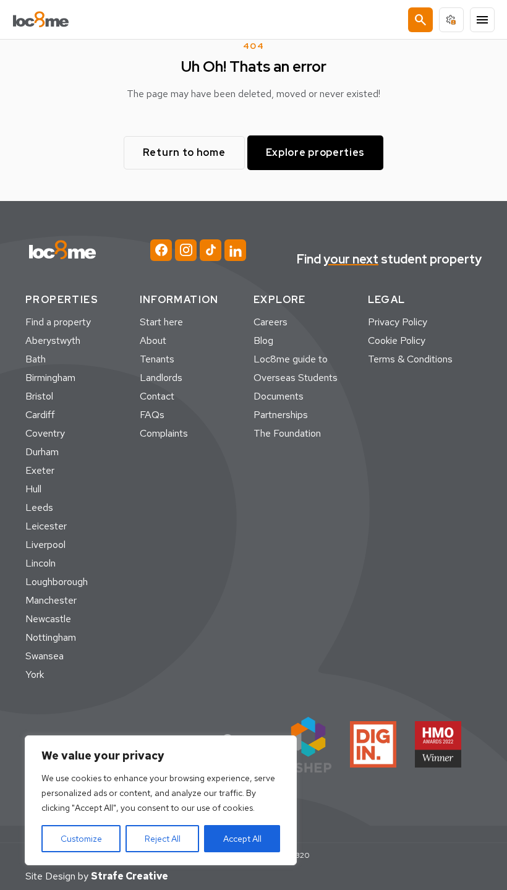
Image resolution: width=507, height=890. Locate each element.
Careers (271, 321)
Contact (157, 396)
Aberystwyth (52, 340)
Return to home (184, 152)
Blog (263, 340)
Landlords (161, 377)
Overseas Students (296, 377)
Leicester (46, 526)
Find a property (58, 321)
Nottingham (50, 637)
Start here (161, 321)
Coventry (45, 433)
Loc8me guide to (291, 359)
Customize (81, 838)
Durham (42, 451)
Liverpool (45, 544)
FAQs (152, 414)
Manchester (51, 600)
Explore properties (315, 152)
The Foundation (287, 433)
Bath (35, 359)
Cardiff (40, 414)
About (153, 340)
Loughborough (56, 581)
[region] (161, 800)
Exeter (39, 470)
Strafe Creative (129, 876)
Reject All (163, 838)
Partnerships (281, 414)
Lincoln (40, 563)
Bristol (39, 396)
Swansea (44, 655)
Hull (33, 488)
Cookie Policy (396, 340)
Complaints (164, 433)
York (34, 674)
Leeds (39, 507)
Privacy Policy (397, 321)
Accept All (242, 838)
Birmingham (50, 377)
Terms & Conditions (410, 359)
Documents (279, 396)
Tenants (157, 359)
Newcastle (48, 618)
